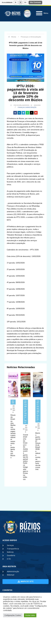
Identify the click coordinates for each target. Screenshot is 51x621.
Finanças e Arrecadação (27, 107)
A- (15, 2)
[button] (15, 113)
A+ (25, 2)
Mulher (13, 401)
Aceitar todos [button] (30, 615)
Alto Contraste (35, 2)
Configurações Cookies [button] (13, 615)
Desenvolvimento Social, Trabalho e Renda (25, 411)
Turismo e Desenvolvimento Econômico (38, 410)
